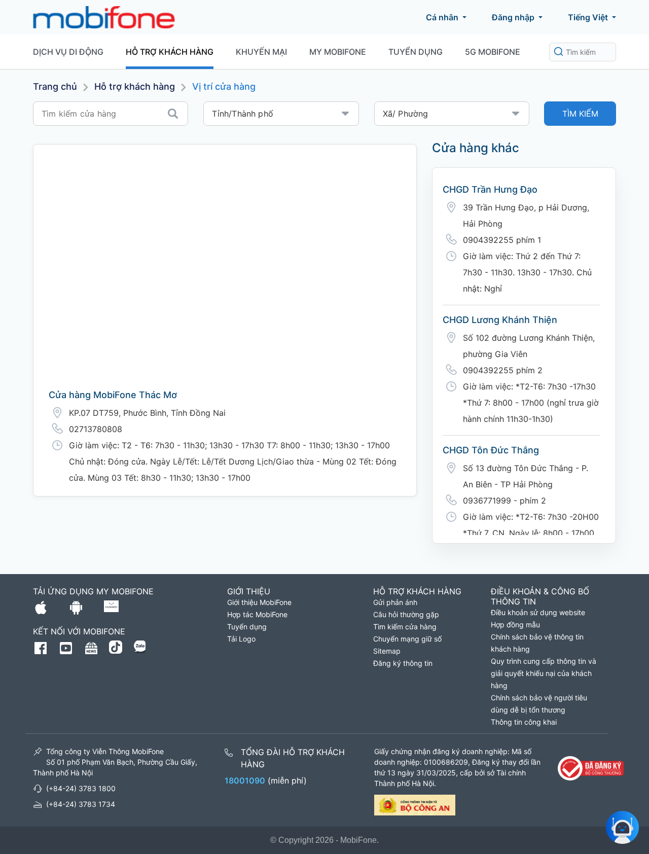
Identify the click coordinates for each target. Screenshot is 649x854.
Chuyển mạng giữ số (407, 638)
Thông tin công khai (524, 722)
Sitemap (387, 651)
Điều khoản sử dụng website (538, 612)
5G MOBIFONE (492, 52)
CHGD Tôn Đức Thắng (491, 450)
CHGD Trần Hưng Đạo (490, 189)
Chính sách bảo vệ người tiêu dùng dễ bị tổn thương (539, 703)
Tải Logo (241, 638)
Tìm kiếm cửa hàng (405, 626)
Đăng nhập (513, 17)
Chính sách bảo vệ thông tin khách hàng (537, 642)
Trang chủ (55, 86)
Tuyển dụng (415, 52)
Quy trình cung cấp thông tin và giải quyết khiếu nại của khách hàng (543, 673)
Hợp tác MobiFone (257, 614)
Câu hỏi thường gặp (406, 614)
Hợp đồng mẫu (515, 624)
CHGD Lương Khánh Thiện (500, 319)
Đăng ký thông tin (402, 663)
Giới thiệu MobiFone (259, 602)
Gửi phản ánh (395, 602)
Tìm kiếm (580, 114)
